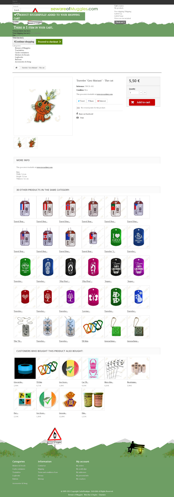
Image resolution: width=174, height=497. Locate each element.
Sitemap (41, 479)
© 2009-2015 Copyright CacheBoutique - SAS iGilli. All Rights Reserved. (87, 491)
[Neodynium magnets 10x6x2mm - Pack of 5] (138, 368)
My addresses (81, 472)
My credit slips (81, 469)
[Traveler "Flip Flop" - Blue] (47, 267)
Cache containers (18, 469)
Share (91, 101)
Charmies (102, 495)
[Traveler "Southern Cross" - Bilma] (47, 326)
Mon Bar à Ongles (90, 495)
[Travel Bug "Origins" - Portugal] (115, 207)
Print (82, 118)
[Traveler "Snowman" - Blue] (138, 297)
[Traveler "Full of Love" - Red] (25, 297)
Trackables (16, 472)
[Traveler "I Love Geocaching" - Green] (115, 237)
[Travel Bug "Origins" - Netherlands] (25, 207)
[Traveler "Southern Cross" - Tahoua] (70, 326)
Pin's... (16, 413)
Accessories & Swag (23, 61)
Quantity (132, 89)
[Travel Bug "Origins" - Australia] (70, 237)
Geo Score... (63, 382)
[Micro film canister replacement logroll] (115, 368)
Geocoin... (62, 413)
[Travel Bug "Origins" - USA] (25, 237)
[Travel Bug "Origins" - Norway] (70, 207)
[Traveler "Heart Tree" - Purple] (70, 297)
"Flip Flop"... (64, 281)
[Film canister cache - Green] (93, 399)
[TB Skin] (93, 326)
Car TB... (85, 382)
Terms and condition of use (48, 472)
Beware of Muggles (75, 495)
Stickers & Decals (18, 466)
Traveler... (131, 251)
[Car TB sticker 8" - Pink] (93, 368)
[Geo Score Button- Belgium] (70, 368)
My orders (80, 466)
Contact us (16, 3)
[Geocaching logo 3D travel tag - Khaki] (138, 326)
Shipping (41, 469)
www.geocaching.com (105, 94)
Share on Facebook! (86, 114)
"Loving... (86, 311)
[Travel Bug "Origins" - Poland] (93, 207)
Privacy (40, 475)
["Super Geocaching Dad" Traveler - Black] (115, 267)
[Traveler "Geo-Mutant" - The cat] (19, 142)
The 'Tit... (18, 341)
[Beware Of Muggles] (74, 9)
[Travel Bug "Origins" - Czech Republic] (138, 207)
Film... (84, 413)
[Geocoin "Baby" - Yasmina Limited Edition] (70, 399)
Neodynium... (132, 382)
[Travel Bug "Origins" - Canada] (47, 237)
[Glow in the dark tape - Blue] (25, 368)
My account (82, 461)
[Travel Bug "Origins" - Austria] (47, 207)
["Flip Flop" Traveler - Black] (70, 267)
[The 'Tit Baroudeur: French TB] (25, 326)
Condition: (80, 90)
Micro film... (108, 382)
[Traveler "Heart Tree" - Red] (47, 297)
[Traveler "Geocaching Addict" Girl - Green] (25, 267)
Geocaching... (110, 341)
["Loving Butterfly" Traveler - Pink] (93, 297)
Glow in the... (18, 382)
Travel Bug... (19, 221)
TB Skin (85, 341)
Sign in (14, 1)
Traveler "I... (109, 251)
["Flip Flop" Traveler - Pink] (93, 267)
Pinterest (102, 101)
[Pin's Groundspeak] (25, 399)
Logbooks (16, 475)
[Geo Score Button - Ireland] (47, 399)
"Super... (108, 281)
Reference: (80, 86)
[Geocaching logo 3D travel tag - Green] (115, 326)
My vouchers (81, 479)
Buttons (15, 479)
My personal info (82, 475)
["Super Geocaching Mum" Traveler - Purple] (138, 267)
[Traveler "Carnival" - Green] (115, 297)
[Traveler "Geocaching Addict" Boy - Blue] (138, 237)
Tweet (82, 101)
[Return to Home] (16, 67)
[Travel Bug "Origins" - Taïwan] (93, 237)
